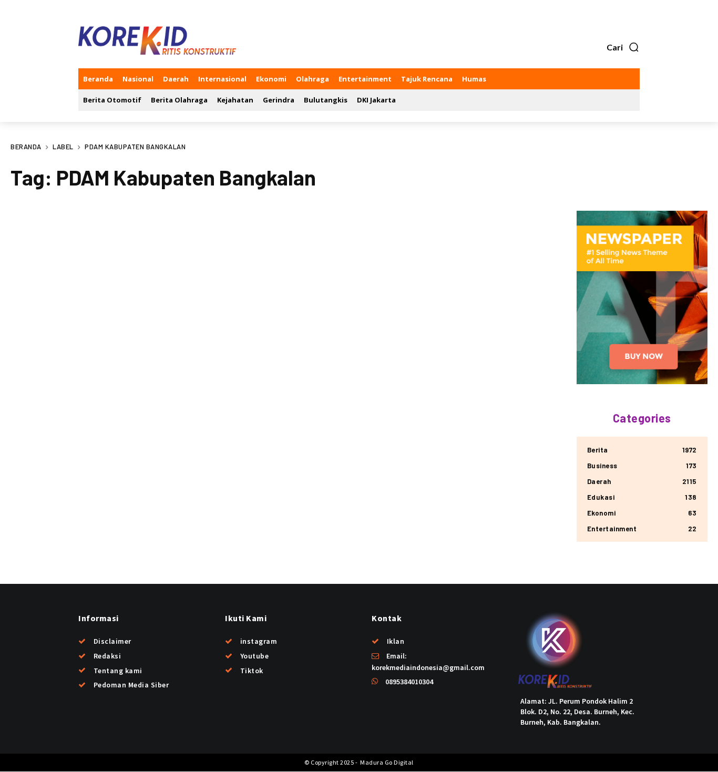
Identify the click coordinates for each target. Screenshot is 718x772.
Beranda (26, 146)
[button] (623, 47)
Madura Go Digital (386, 762)
